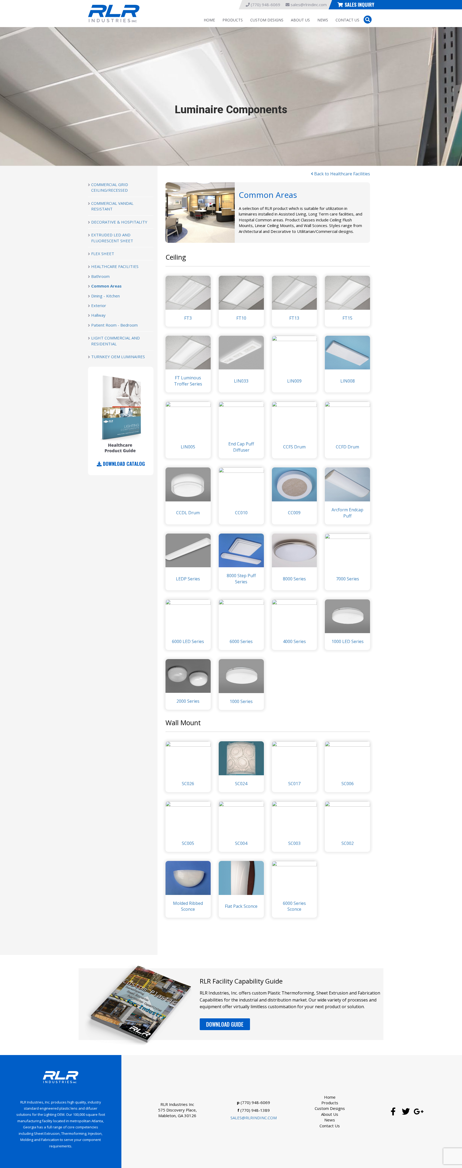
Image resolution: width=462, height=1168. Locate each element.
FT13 (294, 318)
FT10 (241, 318)
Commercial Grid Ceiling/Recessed (109, 187)
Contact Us (347, 19)
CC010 (241, 513)
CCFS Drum (294, 447)
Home (209, 19)
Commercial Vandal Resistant (112, 206)
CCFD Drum (347, 447)
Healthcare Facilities (114, 266)
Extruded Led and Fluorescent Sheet (112, 237)
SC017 (294, 784)
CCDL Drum (188, 513)
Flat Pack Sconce (241, 906)
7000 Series (347, 579)
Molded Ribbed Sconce (188, 906)
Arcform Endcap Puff (347, 513)
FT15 (347, 318)
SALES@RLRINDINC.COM (253, 1117)
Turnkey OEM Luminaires (118, 356)
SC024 (241, 784)
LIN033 (241, 381)
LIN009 (294, 381)
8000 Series (294, 579)
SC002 (347, 843)
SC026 (188, 784)
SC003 (294, 843)
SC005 (188, 843)
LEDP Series (188, 579)
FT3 (188, 318)
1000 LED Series (348, 641)
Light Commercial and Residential (115, 340)
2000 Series (187, 701)
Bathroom (100, 276)
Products (232, 19)
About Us (300, 19)
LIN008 (347, 381)
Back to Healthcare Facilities (341, 174)
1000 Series (241, 701)
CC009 (294, 513)
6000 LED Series (188, 641)
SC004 (241, 843)
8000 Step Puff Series (241, 579)
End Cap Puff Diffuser (241, 447)
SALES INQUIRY (359, 4)
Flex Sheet (102, 253)
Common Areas (106, 286)
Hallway (98, 315)
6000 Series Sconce (294, 906)
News (322, 19)
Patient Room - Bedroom (114, 325)
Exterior (98, 305)
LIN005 (188, 447)
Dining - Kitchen (105, 295)
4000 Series (294, 641)
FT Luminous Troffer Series (188, 381)
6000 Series (241, 641)
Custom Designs (266, 19)
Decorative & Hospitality (119, 222)
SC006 (347, 784)
